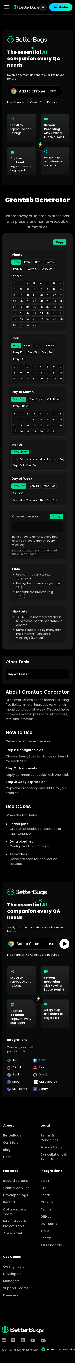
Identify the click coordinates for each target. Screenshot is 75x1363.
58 (28, 325)
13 (47, 289)
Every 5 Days (20, 406)
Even (27, 262)
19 (34, 295)
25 (21, 301)
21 (47, 295)
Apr (35, 459)
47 (61, 313)
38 (54, 307)
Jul (55, 459)
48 (14, 319)
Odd (37, 262)
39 (61, 307)
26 (27, 301)
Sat (55, 500)
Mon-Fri (34, 486)
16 (14, 295)
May (42, 459)
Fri (47, 500)
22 (54, 295)
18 (27, 295)
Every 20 (47, 268)
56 (14, 325)
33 (21, 307)
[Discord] (43, 1340)
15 (61, 289)
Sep (15, 465)
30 (54, 301)
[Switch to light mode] (43, 7)
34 (27, 307)
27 (34, 301)
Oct (22, 465)
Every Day (19, 399)
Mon (22, 500)
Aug (62, 459)
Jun (48, 459)
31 (61, 301)
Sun (15, 500)
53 (47, 319)
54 (54, 319)
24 (14, 301)
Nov (28, 465)
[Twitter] (13, 1340)
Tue (28, 500)
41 (21, 313)
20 (41, 295)
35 (34, 307)
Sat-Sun (18, 492)
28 (41, 301)
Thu (42, 500)
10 (27, 289)
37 (47, 307)
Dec (35, 465)
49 (21, 319)
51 (34, 319)
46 (54, 313)
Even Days (36, 399)
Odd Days (53, 399)
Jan (15, 459)
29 (47, 301)
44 (41, 313)
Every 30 (18, 275)
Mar (28, 459)
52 (41, 319)
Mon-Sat (49, 486)
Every (16, 262)
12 (41, 289)
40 (14, 313)
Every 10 (17, 268)
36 (41, 307)
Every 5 (50, 262)
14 (54, 289)
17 (21, 295)
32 (14, 307)
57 (21, 325)
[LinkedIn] (3, 1340)
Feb (22, 459)
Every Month (20, 452)
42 (27, 313)
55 (61, 319)
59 (34, 325)
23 (61, 295)
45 (48, 313)
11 (34, 289)
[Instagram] (22, 1340)
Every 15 (32, 268)
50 (28, 319)
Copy (60, 242)
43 (34, 313)
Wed (35, 500)
